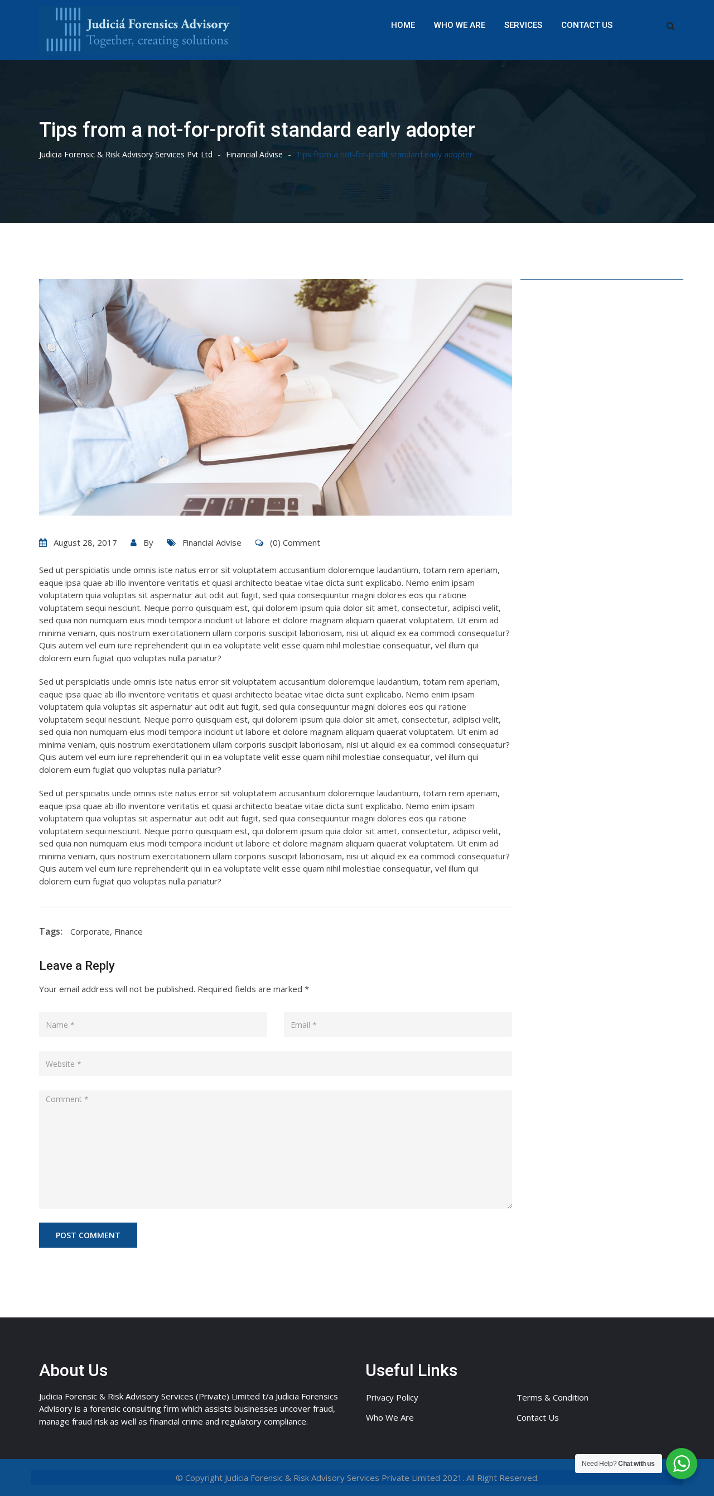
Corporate (90, 931)
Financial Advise (212, 542)
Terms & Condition (552, 1397)
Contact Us (586, 25)
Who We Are (459, 25)
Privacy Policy (392, 1397)
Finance (128, 931)
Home (403, 25)
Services (523, 25)
